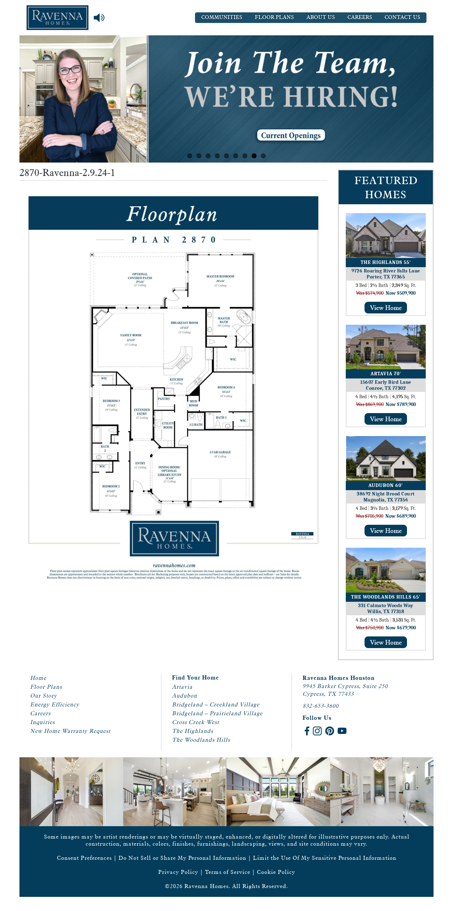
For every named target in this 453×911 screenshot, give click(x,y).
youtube (342, 731)
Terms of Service (227, 872)
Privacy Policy (178, 872)
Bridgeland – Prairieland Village (217, 713)
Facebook (307, 731)
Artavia (182, 686)
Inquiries (42, 722)
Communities (221, 17)
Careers (360, 17)
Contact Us (402, 17)
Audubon (184, 695)
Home (38, 678)
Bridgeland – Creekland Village (215, 704)
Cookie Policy (276, 872)
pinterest (329, 731)
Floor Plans (274, 17)
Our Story (43, 695)
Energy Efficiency (54, 704)
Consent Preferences (84, 857)
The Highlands (192, 731)
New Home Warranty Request (70, 731)
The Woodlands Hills (201, 739)
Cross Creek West (195, 722)
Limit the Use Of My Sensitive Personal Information (324, 857)
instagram (317, 731)
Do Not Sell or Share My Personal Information (182, 857)
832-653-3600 (321, 706)
